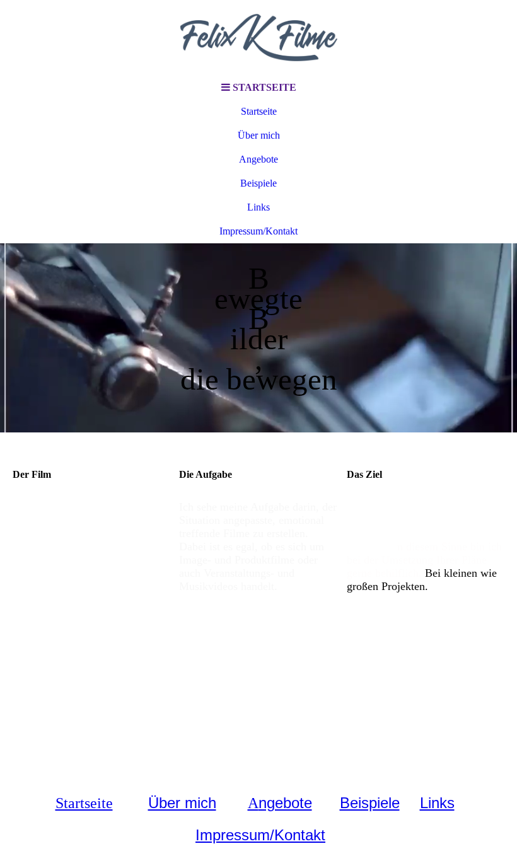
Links (258, 207)
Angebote (258, 159)
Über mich (259, 135)
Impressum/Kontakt (258, 231)
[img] (258, 37)
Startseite (259, 111)
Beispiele (258, 183)
